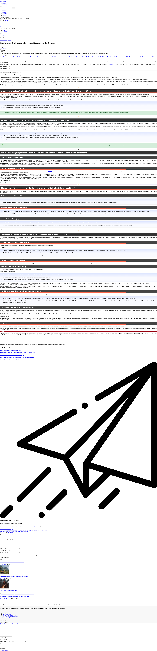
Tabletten (50, 171)
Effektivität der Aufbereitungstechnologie (109, 57)
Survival (9, 40)
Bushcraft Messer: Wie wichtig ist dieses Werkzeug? (11, 350)
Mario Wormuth (3, 48)
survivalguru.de (3, 1)
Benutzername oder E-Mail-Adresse (7, 641)
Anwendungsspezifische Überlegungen (51, 57)
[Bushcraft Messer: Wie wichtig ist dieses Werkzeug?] (4, 588)
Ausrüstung (5, 40)
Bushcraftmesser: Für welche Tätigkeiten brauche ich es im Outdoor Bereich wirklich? (18, 352)
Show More (7, 20)
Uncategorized (3, 564)
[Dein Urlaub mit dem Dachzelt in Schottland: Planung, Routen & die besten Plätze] (4, 573)
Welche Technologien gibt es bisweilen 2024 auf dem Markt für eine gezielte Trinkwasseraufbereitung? (106, 56)
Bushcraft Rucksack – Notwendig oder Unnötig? (10, 359)
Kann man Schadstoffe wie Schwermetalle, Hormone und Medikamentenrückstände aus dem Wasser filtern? (34, 56)
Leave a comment (10, 532)
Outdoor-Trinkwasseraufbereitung (145, 56)
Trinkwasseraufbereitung (112, 64)
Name (1, 548)
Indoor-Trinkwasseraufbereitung (132, 56)
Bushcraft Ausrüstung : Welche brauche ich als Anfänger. (12, 355)
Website (1, 552)
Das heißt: (32, 59)
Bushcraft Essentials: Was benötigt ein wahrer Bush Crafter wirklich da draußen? (17, 357)
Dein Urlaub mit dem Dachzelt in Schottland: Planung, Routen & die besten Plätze (14, 576)
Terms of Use (15, 526)
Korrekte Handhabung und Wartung (137, 57)
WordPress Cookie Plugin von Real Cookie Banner (10, 623)
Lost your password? (4, 650)
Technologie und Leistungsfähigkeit (37, 57)
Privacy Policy (37, 526)
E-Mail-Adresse (3, 550)
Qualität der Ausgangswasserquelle (123, 57)
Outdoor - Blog (3, 578)
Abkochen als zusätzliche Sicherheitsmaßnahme (20, 59)
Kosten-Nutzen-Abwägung (64, 57)
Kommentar (2, 546)
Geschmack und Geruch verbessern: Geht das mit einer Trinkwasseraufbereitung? (70, 56)
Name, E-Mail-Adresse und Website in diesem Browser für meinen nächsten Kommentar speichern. (20, 555)
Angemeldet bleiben (5, 646)
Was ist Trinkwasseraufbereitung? (6, 56)
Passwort (1, 643)
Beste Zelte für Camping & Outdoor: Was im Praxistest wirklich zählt (12, 562)
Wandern (1, 40)
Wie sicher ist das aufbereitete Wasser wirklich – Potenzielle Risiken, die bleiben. (85, 57)
